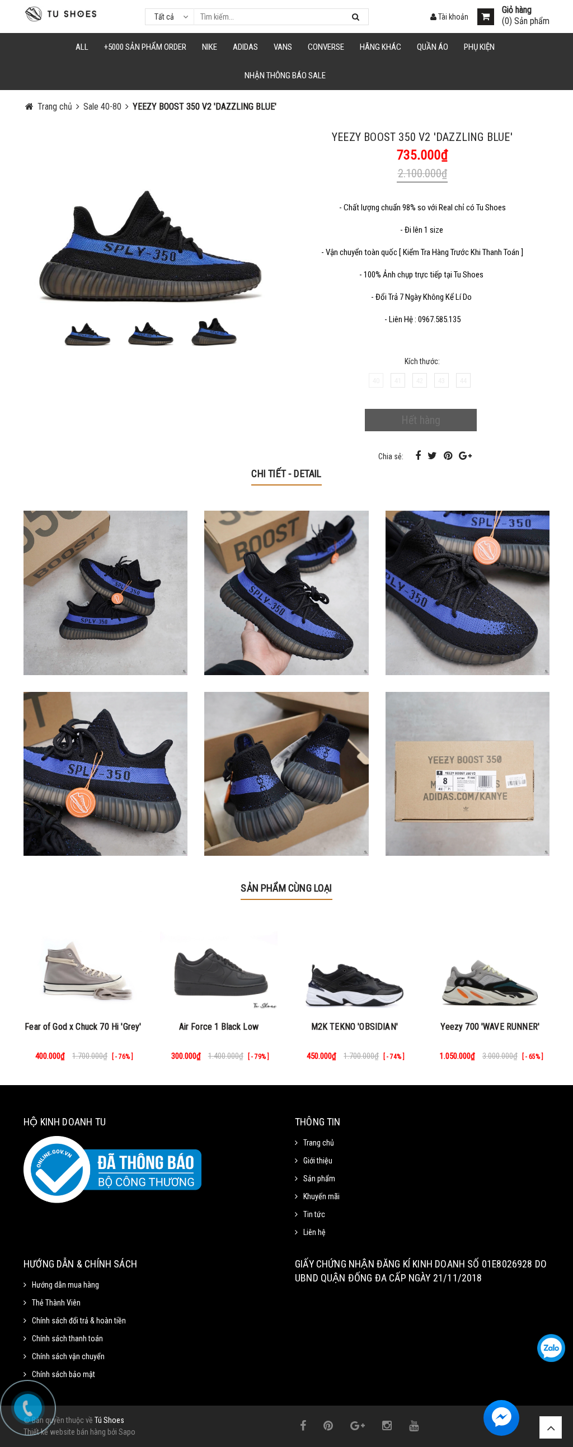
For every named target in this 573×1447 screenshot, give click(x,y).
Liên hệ (314, 1232)
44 (463, 380)
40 (376, 380)
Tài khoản (452, 16)
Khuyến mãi (321, 1196)
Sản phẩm (319, 1178)
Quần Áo (432, 47)
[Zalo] (551, 1348)
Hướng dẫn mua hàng (65, 1284)
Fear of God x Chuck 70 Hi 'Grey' (83, 1026)
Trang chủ (318, 1142)
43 (441, 380)
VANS (283, 47)
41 (397, 380)
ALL (82, 47)
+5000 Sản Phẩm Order (145, 47)
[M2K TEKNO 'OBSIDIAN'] (354, 965)
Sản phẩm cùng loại (286, 888)
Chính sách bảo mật (63, 1374)
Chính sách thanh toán (67, 1338)
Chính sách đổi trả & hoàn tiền (79, 1320)
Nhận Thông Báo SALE (285, 75)
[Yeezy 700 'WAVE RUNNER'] (490, 965)
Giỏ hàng (517, 10)
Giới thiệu (317, 1160)
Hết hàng (420, 420)
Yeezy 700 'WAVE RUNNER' (489, 1026)
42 (419, 380)
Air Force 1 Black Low (219, 1026)
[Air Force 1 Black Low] (219, 965)
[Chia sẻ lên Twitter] (433, 455)
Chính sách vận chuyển (68, 1356)
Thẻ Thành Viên (56, 1302)
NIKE (209, 47)
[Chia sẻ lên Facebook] (419, 455)
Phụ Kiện (479, 47)
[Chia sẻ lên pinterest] (449, 455)
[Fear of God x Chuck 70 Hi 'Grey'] (83, 965)
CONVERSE (326, 47)
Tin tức (314, 1214)
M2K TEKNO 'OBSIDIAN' (354, 1026)
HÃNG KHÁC (380, 47)
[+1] (465, 455)
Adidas (245, 47)
